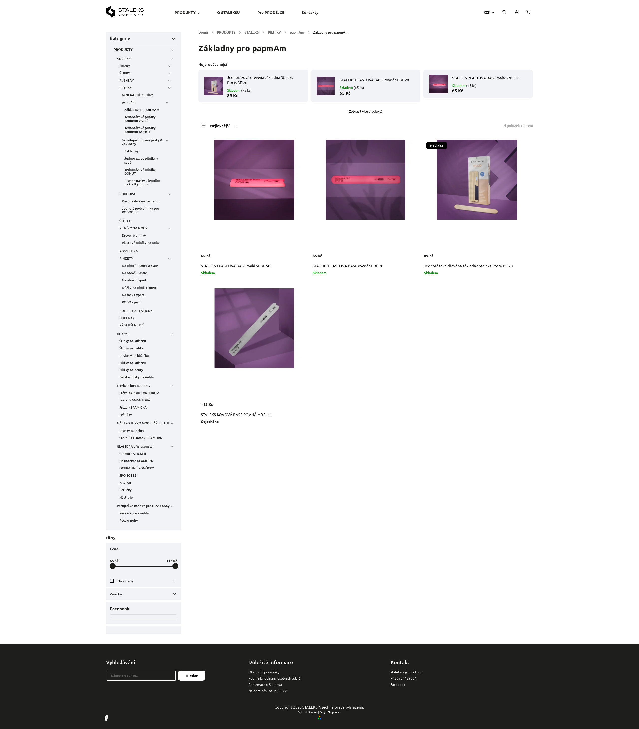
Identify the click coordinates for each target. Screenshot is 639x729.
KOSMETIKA (128, 251)
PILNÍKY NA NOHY (133, 228)
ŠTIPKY (124, 73)
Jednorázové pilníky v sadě (141, 160)
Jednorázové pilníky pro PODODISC (140, 210)
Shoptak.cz (334, 712)
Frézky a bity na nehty (133, 385)
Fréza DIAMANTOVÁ (134, 400)
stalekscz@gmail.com (407, 671)
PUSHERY (126, 80)
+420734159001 (404, 678)
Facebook (398, 684)
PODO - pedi (131, 302)
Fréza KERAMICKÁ (133, 407)
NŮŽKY (124, 66)
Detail (298, 407)
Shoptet (313, 712)
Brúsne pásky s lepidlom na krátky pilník (142, 182)
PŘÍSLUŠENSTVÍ (131, 325)
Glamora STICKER (132, 453)
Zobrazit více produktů (365, 111)
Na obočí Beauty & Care (140, 265)
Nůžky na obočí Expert (139, 287)
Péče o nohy (128, 520)
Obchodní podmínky (263, 671)
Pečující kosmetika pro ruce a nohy (143, 506)
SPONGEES (127, 475)
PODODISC (127, 194)
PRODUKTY (123, 49)
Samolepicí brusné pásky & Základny (142, 142)
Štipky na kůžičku (132, 341)
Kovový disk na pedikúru (141, 201)
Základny (131, 151)
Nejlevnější (220, 125)
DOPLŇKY (127, 318)
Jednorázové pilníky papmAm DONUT (140, 130)
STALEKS (123, 58)
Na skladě (146, 581)
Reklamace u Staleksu (265, 684)
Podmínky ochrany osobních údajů (274, 678)
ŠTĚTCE (125, 221)
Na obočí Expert (134, 280)
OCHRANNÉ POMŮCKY (136, 468)
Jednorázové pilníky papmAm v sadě (140, 119)
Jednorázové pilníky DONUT (140, 171)
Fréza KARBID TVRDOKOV (139, 393)
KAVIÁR (125, 482)
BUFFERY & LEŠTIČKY (135, 310)
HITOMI (123, 333)
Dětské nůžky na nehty (136, 377)
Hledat (192, 675)
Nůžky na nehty (131, 370)
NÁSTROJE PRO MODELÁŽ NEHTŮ (143, 423)
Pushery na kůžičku (134, 355)
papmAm (129, 102)
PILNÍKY (125, 87)
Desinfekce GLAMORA (136, 461)
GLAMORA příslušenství (135, 446)
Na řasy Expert (133, 295)
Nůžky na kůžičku (132, 363)
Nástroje (126, 497)
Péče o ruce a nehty (134, 513)
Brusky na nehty (131, 430)
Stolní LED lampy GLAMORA (140, 438)
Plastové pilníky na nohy (141, 242)
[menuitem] (191, 12)
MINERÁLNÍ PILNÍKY (137, 95)
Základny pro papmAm (141, 109)
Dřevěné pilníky (134, 235)
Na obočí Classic (134, 273)
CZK (487, 12)
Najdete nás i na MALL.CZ (267, 690)
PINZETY (126, 258)
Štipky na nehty (131, 348)
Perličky (125, 490)
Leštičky (125, 414)
